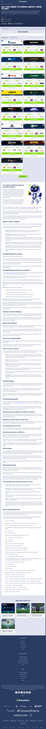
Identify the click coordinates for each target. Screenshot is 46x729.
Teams (22, 650)
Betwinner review (33, 87)
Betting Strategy (22, 658)
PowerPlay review (12, 121)
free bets (5, 480)
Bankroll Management (23, 664)
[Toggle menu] (2, 1)
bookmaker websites (21, 404)
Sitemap (23, 681)
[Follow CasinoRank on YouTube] (24, 694)
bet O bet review (34, 54)
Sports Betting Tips (23, 660)
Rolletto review (12, 54)
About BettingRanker (22, 673)
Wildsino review (34, 155)
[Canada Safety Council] (16, 707)
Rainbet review (12, 155)
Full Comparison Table (13, 37)
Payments (23, 644)
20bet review (33, 137)
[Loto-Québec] (23, 707)
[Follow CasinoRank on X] (21, 694)
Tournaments (23, 648)
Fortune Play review (12, 137)
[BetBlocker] (20, 716)
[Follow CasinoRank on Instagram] (19, 694)
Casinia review (33, 104)
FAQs (23, 666)
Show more (22, 176)
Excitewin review (12, 171)
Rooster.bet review (11, 87)
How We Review (22, 675)
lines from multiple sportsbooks (30, 207)
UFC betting (35, 470)
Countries (23, 646)
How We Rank (23, 677)
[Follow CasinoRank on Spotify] (27, 694)
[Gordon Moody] (38, 707)
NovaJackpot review (33, 121)
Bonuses (23, 642)
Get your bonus (12, 52)
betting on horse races (10, 342)
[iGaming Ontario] (11, 712)
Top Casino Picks (4, 37)
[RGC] (30, 707)
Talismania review (33, 71)
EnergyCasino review (12, 104)
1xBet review (12, 71)
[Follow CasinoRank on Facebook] (16, 694)
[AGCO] (8, 707)
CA (22, 696)
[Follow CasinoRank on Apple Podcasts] (29, 694)
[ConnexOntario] (28, 712)
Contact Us (22, 679)
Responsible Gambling (23, 662)
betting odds (19, 194)
